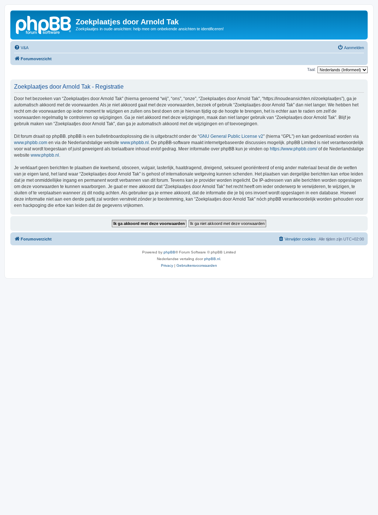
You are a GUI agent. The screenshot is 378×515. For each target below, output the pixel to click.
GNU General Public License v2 (231, 136)
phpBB (169, 252)
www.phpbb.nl (134, 142)
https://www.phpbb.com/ (293, 148)
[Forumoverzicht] (44, 24)
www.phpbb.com (30, 142)
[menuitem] (21, 47)
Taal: (311, 69)
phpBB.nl (212, 259)
